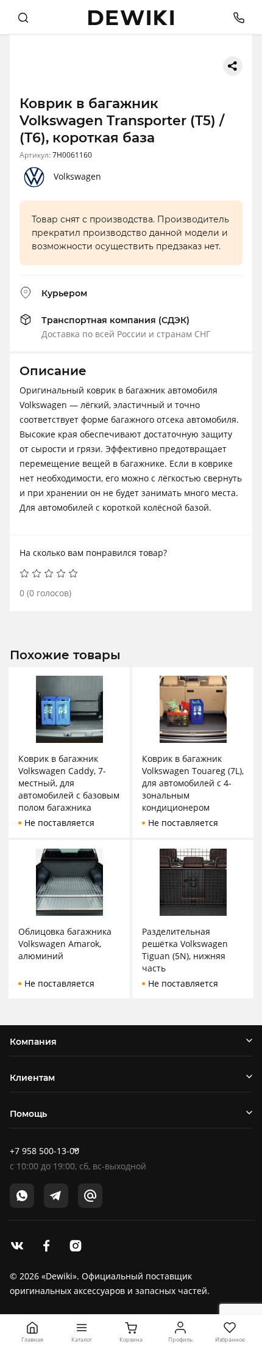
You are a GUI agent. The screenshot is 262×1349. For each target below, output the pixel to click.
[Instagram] (75, 1244)
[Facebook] (46, 1244)
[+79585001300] (234, 17)
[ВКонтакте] (17, 1244)
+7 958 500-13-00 (44, 1151)
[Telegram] (56, 1195)
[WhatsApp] (22, 1195)
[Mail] (90, 1195)
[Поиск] (23, 17)
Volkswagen (77, 176)
